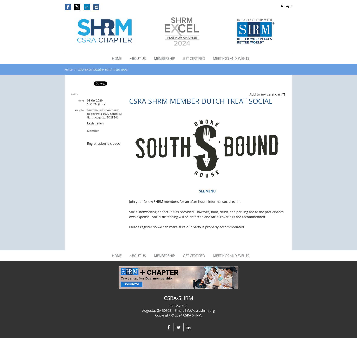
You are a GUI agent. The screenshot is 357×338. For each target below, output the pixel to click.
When (81, 100)
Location (79, 110)
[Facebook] (68, 7)
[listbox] (267, 94)
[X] (77, 7)
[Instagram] (96, 7)
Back (74, 94)
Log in (288, 6)
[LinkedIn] (87, 7)
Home (69, 70)
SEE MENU (207, 191)
